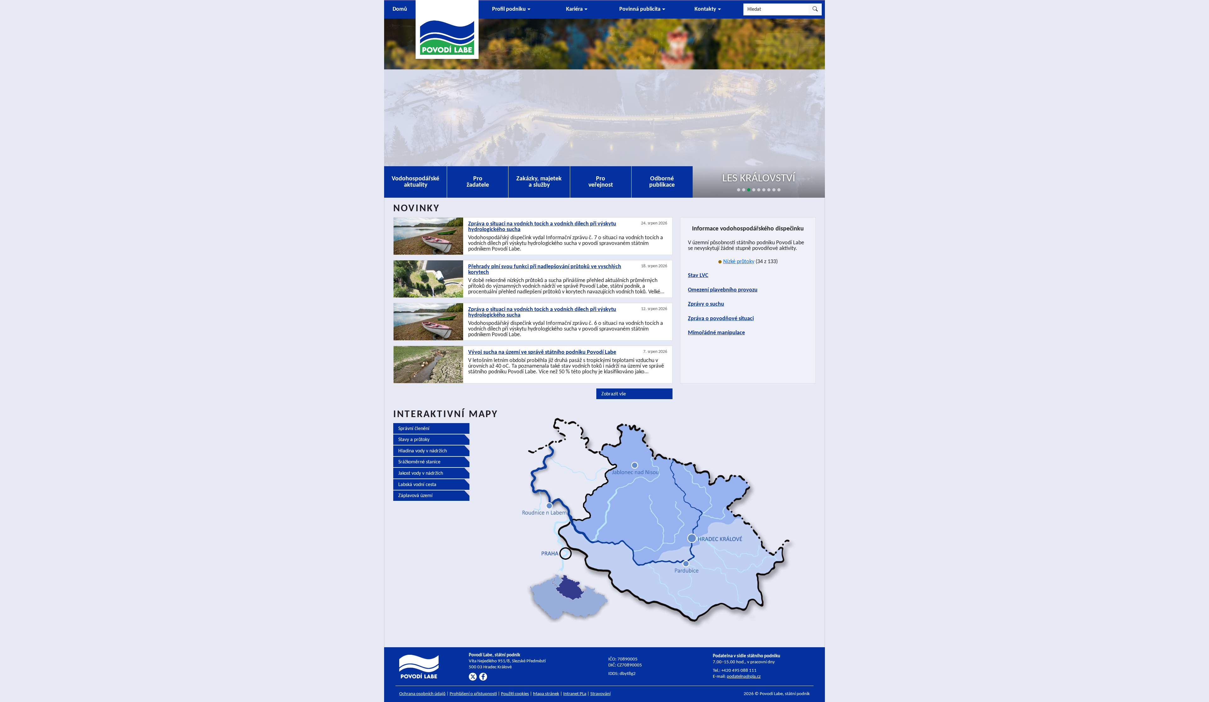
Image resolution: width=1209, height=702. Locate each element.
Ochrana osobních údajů (422, 694)
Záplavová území (415, 495)
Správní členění (413, 428)
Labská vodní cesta (417, 484)
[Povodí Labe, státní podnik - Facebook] (483, 677)
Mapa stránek (546, 694)
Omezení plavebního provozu (723, 290)
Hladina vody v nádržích (422, 451)
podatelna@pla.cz (744, 676)
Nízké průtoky (738, 262)
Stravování (600, 694)
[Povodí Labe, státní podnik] (447, 29)
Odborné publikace (662, 182)
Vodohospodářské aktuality (415, 182)
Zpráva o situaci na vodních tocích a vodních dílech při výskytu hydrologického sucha (542, 227)
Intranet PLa (574, 694)
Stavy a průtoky (413, 439)
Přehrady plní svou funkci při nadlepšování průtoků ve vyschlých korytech (544, 269)
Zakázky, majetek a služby (539, 182)
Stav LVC (698, 276)
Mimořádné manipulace (716, 333)
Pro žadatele (478, 182)
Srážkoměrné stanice (419, 462)
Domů (400, 9)
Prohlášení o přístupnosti (473, 694)
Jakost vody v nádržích (420, 473)
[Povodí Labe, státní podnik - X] (473, 677)
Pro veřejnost (600, 182)
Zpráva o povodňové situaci (721, 319)
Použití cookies (515, 694)
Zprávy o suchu (706, 304)
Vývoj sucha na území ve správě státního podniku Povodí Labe (542, 352)
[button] (511, 9)
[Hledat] (815, 9)
